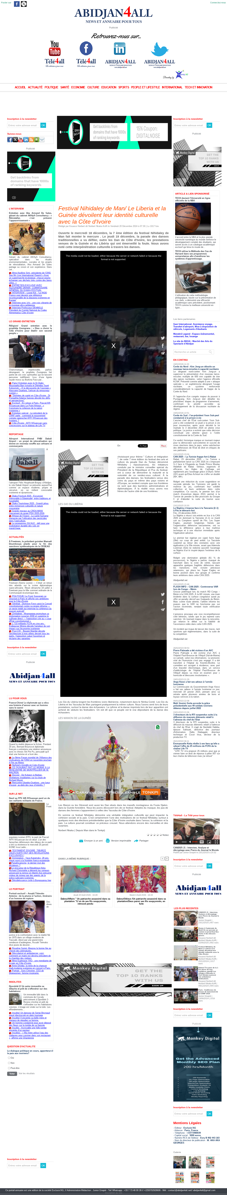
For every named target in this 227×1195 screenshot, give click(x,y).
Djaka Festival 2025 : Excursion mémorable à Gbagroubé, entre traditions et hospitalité (30, 498)
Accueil (21, 87)
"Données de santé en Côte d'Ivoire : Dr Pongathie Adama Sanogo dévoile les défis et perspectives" (29, 398)
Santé (65, 87)
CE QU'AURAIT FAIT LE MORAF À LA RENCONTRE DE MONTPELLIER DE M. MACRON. (29, 770)
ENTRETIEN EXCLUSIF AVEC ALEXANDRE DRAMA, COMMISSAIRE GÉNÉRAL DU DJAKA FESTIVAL (28, 287)
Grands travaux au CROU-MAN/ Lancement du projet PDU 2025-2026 (26, 512)
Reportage (16, 434)
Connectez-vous (218, 2)
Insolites (15, 982)
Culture (93, 87)
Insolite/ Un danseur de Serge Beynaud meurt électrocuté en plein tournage (29, 1014)
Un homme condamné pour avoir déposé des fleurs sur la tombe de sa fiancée (30, 1024)
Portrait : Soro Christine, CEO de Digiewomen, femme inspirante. (26, 971)
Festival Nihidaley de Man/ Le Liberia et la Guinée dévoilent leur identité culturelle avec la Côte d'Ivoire (208, 950)
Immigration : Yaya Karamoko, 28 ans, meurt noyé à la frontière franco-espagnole (29, 859)
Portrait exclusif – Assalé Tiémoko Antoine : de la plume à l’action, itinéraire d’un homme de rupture (30, 896)
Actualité (35, 87)
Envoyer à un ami (93, 840)
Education (109, 87)
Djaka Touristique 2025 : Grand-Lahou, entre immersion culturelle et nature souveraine (29, 506)
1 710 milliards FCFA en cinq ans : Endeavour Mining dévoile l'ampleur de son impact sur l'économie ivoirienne (29, 626)
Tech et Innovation (198, 87)
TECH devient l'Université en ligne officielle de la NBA (192, 199)
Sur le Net (16, 793)
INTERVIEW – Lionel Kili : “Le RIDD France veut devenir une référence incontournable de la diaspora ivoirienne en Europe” (29, 296)
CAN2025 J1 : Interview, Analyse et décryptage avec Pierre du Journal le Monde (196, 848)
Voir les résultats (27, 1073)
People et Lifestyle (146, 87)
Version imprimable (120, 840)
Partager (144, 840)
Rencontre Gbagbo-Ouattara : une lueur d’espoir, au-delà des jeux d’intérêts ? (29, 783)
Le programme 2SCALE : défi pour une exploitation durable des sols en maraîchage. (29, 526)
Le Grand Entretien (22, 321)
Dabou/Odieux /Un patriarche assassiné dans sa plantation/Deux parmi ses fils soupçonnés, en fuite (141, 901)
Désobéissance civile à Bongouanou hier (31, 880)
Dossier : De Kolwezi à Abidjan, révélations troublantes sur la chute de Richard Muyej (27, 777)
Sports (124, 87)
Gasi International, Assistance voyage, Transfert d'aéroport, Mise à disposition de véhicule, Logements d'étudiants (195, 326)
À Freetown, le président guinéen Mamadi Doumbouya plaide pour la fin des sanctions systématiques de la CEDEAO (30, 544)
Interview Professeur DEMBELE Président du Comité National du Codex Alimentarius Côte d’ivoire (28, 310)
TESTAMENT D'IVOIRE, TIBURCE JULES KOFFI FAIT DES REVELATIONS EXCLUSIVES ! (29, 853)
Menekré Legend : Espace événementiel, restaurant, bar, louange (194, 335)
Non (12, 1063)
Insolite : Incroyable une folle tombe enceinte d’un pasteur (28, 1029)
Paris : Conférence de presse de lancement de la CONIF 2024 (208, 991)
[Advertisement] (83, 101)
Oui (12, 1057)
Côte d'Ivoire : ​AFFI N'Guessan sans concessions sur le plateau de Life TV (28, 424)
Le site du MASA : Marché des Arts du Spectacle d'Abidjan (192, 342)
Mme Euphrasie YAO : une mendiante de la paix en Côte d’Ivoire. (30, 961)
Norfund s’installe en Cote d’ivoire (28, 765)
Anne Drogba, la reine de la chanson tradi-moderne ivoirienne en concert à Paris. (30, 966)
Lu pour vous (18, 698)
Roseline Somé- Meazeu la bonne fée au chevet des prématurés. (30, 949)
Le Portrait (17, 889)
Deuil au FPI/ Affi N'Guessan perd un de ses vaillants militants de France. (29, 799)
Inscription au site (113, 1193)
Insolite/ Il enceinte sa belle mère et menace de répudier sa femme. (28, 1019)
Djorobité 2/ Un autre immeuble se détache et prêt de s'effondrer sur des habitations (28, 988)
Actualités (16, 537)
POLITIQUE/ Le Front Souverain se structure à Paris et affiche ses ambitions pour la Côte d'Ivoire (29, 598)
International (172, 87)
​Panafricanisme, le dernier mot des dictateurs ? (27, 864)
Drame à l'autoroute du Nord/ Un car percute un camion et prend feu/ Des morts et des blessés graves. (208, 931)
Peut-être (15, 1068)
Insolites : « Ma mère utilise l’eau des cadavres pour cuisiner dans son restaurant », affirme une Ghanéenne (30, 1035)
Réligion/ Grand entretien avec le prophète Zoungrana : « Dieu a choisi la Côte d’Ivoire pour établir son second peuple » (30, 329)
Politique (52, 87)
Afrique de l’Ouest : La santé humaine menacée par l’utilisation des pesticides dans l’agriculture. (28, 518)
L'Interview (16, 208)
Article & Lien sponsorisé (192, 193)
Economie (78, 87)
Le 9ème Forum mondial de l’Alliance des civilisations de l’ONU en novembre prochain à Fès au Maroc (30, 760)
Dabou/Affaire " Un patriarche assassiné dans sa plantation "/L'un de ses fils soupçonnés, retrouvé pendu (85, 901)
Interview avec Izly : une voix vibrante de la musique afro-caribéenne (30, 303)
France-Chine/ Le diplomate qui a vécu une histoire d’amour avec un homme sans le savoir (29, 705)
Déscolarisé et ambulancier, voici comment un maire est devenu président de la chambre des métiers (30, 955)
